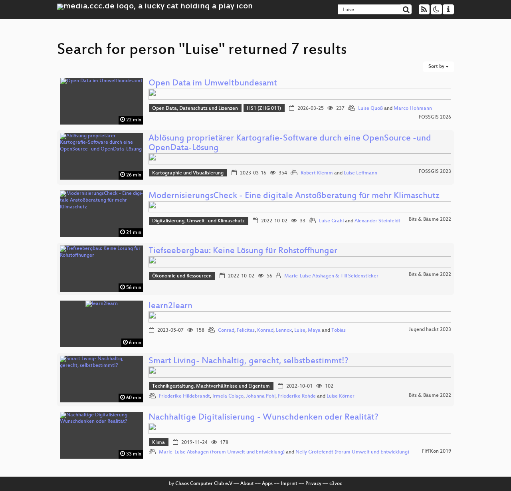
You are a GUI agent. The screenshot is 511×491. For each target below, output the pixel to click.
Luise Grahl (331, 221)
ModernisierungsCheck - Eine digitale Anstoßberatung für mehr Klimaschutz (294, 196)
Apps (267, 484)
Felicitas (246, 330)
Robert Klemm (317, 173)
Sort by (437, 66)
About (247, 484)
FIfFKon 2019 (436, 451)
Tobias (338, 330)
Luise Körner (341, 396)
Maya (314, 330)
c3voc (335, 484)
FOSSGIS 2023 (435, 171)
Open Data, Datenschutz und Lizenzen (195, 108)
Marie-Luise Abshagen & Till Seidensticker (331, 276)
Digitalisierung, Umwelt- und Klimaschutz (198, 221)
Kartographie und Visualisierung (188, 173)
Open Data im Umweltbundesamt (213, 84)
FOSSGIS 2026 (435, 117)
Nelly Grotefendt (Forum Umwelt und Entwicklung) (352, 452)
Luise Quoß (370, 108)
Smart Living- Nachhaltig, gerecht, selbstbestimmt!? (249, 361)
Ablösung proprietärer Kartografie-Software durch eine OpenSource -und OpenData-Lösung (290, 143)
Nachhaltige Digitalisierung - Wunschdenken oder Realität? (263, 418)
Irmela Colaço (228, 396)
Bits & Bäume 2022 (430, 219)
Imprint (289, 484)
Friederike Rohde (297, 396)
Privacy (313, 484)
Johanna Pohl (260, 396)
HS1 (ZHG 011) (264, 108)
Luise (299, 330)
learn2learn (170, 306)
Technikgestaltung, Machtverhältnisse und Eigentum (211, 386)
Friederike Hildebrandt (184, 396)
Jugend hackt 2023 (430, 330)
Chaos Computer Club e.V (203, 484)
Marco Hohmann (413, 108)
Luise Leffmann (360, 173)
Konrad (265, 330)
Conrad (226, 330)
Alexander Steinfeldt (377, 221)
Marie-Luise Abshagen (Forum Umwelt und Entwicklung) (222, 452)
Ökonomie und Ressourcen (182, 276)
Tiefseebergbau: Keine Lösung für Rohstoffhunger (243, 251)
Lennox (284, 330)
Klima (158, 442)
